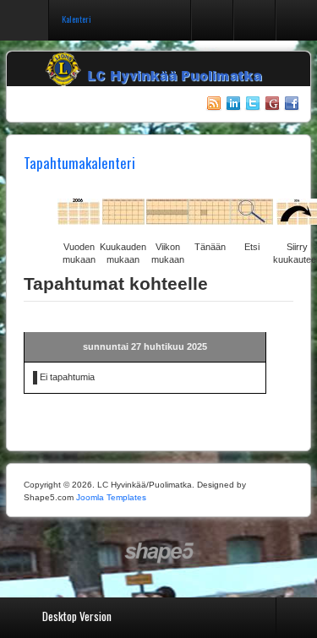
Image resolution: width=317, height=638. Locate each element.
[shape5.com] (159, 553)
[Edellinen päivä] (49, 219)
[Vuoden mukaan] (78, 219)
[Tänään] (210, 219)
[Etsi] (252, 219)
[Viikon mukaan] (167, 219)
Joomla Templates (111, 497)
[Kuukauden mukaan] (123, 219)
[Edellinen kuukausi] (32, 219)
